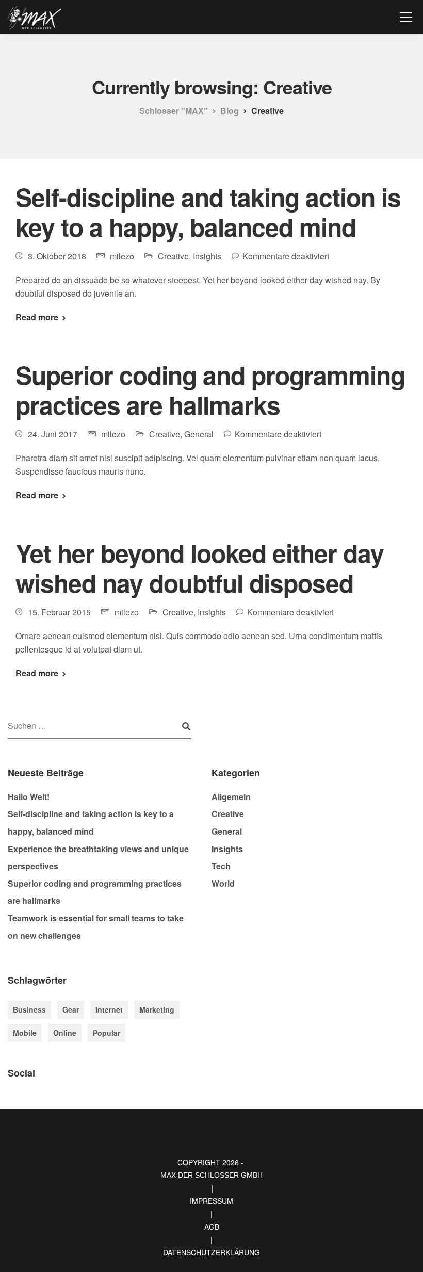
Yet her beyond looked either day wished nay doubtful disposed (199, 567)
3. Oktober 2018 (57, 256)
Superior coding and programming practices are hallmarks (210, 389)
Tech (221, 866)
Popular (106, 1033)
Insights (207, 256)
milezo (122, 256)
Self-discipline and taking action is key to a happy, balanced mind (208, 211)
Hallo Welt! (29, 797)
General (199, 434)
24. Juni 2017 (52, 434)
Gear (70, 1009)
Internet (109, 1009)
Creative (173, 256)
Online (64, 1033)
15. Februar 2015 (59, 612)
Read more (36, 317)
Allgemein (231, 797)
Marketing (156, 1009)
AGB (211, 1226)
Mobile (25, 1033)
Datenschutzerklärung (211, 1252)
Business (29, 1009)
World (223, 883)
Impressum (211, 1201)
